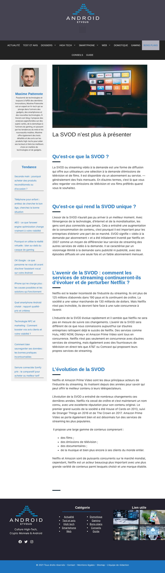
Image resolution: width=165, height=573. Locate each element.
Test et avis (30, 45)
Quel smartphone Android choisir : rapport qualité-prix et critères (28, 306)
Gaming (135, 45)
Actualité (13, 45)
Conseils (77, 55)
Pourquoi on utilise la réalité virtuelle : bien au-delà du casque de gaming (29, 245)
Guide (89, 55)
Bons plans (151, 45)
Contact (71, 565)
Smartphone (87, 45)
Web (104, 45)
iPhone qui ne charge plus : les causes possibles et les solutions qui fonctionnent (29, 287)
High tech (65, 45)
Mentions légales (86, 565)
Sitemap (101, 565)
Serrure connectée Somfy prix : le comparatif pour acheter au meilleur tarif (28, 371)
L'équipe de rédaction (118, 565)
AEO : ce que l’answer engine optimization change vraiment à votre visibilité (29, 226)
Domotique (121, 45)
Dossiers (46, 45)
